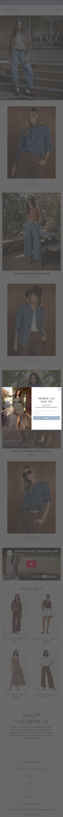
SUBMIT (46, 418)
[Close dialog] (59, 389)
